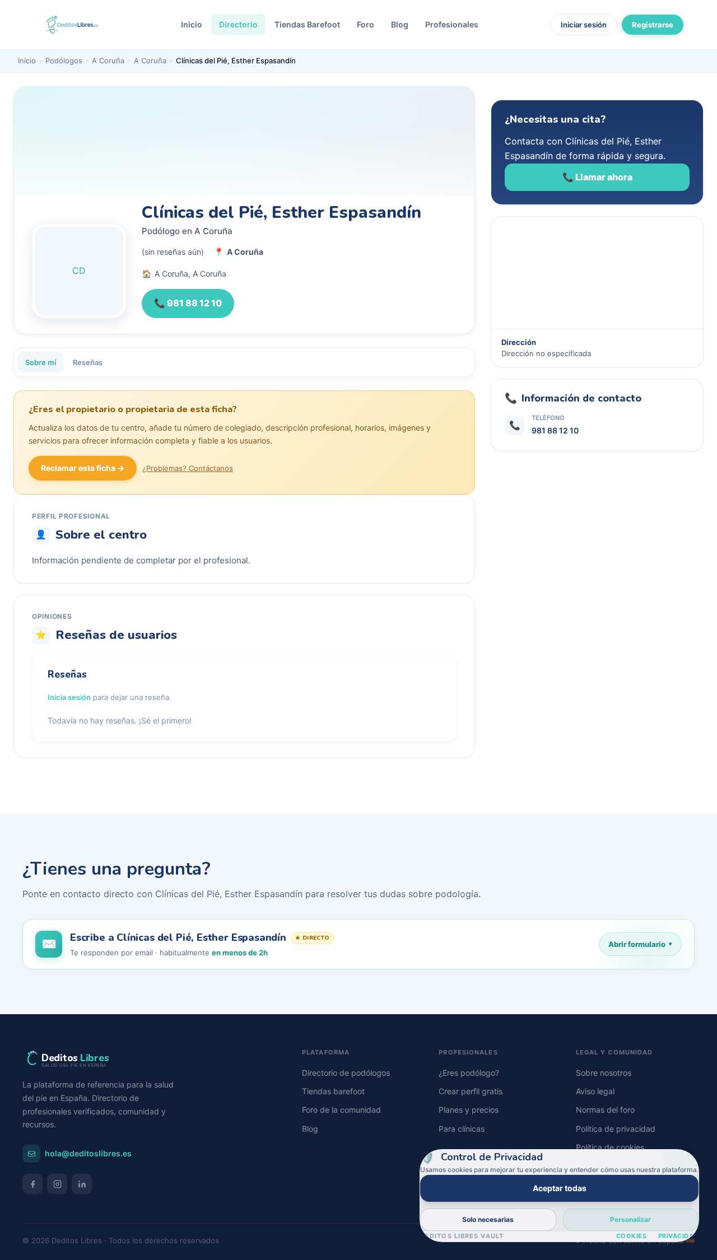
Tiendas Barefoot (307, 24)
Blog (399, 24)
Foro (365, 24)
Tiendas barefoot (333, 1091)
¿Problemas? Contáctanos (187, 468)
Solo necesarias (488, 1219)
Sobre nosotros (603, 1072)
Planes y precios (469, 1109)
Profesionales (451, 24)
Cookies (631, 1236)
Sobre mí (40, 362)
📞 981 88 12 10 (188, 303)
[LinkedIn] (82, 1184)
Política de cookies (610, 1147)
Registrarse (652, 24)
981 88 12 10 (555, 430)
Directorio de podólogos (346, 1072)
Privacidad (678, 1236)
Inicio (191, 24)
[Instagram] (57, 1184)
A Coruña (108, 60)
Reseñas (88, 362)
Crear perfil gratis (470, 1091)
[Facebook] (32, 1184)
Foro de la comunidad (341, 1109)
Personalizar (630, 1219)
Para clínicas (462, 1128)
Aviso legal (595, 1091)
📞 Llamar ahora (597, 177)
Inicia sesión (69, 697)
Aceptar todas (559, 1188)
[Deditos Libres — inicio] (72, 24)
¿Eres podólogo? (469, 1072)
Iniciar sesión (584, 24)
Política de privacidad (615, 1128)
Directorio (238, 24)
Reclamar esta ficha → (82, 468)
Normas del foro (605, 1109)
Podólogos (63, 60)
